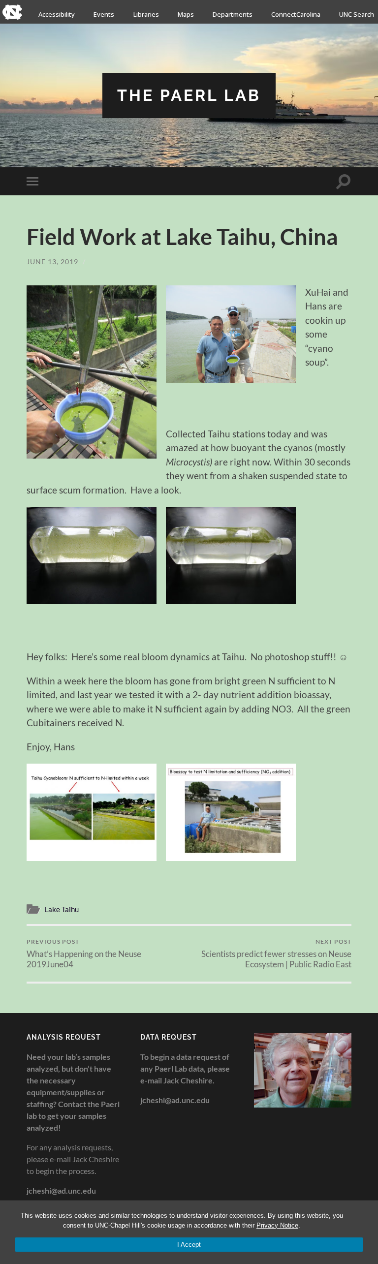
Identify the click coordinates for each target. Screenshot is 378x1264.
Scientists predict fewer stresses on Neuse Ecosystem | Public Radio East (276, 953)
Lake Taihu (61, 909)
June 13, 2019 (52, 261)
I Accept (189, 1244)
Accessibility (56, 14)
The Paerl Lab (189, 95)
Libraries (146, 14)
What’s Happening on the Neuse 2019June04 (84, 953)
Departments (232, 14)
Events (104, 14)
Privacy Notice (277, 1225)
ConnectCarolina (295, 14)
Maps (186, 14)
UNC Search (356, 14)
